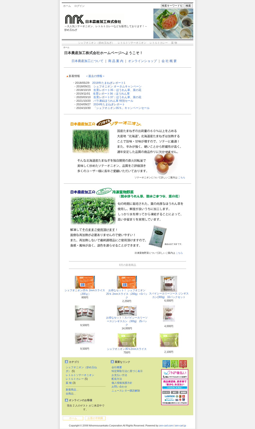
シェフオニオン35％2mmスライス (127, 348)
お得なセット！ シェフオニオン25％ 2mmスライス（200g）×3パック (126, 294)
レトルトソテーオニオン (132, 42)
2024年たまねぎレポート (109, 104)
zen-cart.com (166, 425)
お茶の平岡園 (95, 418)
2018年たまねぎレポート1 (108, 82)
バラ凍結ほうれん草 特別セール (113, 100)
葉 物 (174, 42)
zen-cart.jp (180, 425)
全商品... (71, 393)
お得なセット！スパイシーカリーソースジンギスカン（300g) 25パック (127, 321)
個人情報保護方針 (122, 382)
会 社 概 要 (169, 61)
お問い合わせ (119, 386)
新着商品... (72, 389)
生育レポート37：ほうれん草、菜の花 (117, 97)
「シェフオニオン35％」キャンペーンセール (121, 107)
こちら (181, 177)
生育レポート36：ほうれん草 (111, 93)
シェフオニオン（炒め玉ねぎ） (96, 42)
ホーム (67, 5)
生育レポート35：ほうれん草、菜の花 (117, 90)
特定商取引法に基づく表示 (127, 371)
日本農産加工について (87, 61)
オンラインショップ (142, 61)
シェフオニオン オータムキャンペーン (117, 86)
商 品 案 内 (115, 61)
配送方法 (117, 378)
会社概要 (117, 367)
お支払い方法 (119, 375)
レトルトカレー (159, 42)
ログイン (79, 5)
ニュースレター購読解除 (126, 390)
